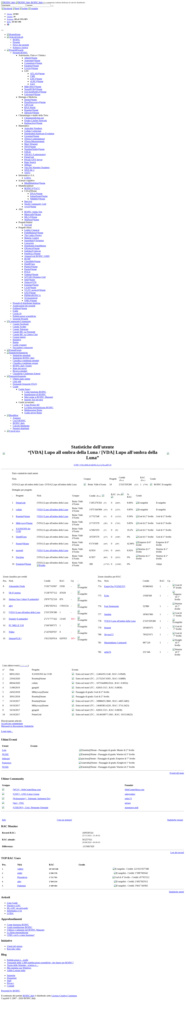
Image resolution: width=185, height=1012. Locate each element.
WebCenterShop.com (134, 789)
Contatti (10, 986)
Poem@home (30, 269)
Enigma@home (31, 285)
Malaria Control (31, 238)
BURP (27, 259)
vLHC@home (36, 81)
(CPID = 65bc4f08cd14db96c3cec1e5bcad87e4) (92, 465)
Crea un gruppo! (64, 820)
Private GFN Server (33, 159)
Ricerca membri (20, 371)
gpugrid (19, 550)
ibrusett (107, 627)
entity (19, 873)
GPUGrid (28, 105)
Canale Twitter (19, 326)
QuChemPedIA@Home (35, 92)
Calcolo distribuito (21, 426)
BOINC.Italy (19, 423)
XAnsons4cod (30, 298)
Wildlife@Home (37, 199)
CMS (32, 76)
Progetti (16, 42)
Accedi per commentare (12, 723)
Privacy (10, 983)
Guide (15, 386)
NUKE (5, 754)
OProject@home (32, 248)
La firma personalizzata (17, 932)
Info (4, 820)
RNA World (29, 107)
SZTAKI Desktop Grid (35, 277)
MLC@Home (30, 217)
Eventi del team (177, 773)
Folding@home (20, 308)
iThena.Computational (34, 139)
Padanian (21, 885)
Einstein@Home (23, 564)
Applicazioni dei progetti (24, 306)
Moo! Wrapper (31, 144)
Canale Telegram (20, 329)
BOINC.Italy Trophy (22, 366)
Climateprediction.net (34, 118)
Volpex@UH (30, 282)
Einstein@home (31, 66)
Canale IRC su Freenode (24, 332)
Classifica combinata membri (26, 360)
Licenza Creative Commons (64, 995)
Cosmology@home (33, 63)
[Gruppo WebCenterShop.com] (3, 789)
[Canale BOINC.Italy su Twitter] (24, 8)
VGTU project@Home (35, 290)
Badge (16, 342)
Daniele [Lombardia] (18, 619)
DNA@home (36, 193)
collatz (19, 509)
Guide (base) (24, 389)
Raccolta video (14, 949)
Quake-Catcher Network (35, 120)
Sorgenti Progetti (20, 319)
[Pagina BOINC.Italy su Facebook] (7, 8)
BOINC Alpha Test (33, 212)
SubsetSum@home (39, 196)
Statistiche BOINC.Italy (24, 358)
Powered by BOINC (10, 991)
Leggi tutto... (7, 731)
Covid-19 (17, 313)
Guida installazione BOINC (19, 927)
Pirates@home (31, 266)
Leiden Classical (31, 230)
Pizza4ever (22, 877)
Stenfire (107, 614)
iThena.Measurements (34, 141)
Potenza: (10, 19)
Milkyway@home (24, 523)
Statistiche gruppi (175, 820)
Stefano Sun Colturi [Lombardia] (24, 599)
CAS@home (30, 287)
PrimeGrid (29, 157)
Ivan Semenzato (111, 606)
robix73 (128, 798)
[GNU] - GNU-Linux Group (26, 794)
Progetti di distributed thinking (26, 303)
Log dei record (177, 852)
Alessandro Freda (17, 586)
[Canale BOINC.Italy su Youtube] (16, 8)
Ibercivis (28, 201)
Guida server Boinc (33, 412)
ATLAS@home (37, 73)
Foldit (15, 311)
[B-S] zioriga (15, 593)
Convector (29, 243)
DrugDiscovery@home (35, 102)
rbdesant (6, 758)
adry (11, 606)
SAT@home (30, 292)
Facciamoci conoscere (23, 347)
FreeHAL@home (32, 253)
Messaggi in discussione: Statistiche (17, 726)
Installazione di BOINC (35, 394)
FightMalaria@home (33, 232)
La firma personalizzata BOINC (38, 407)
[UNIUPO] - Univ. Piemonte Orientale (30, 807)
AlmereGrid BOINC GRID (37, 256)
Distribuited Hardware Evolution (39, 133)
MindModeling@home (34, 183)
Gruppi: (10, 17)
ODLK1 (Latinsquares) (35, 154)
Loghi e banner (20, 345)
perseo (128, 803)
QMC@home (30, 300)
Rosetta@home (31, 110)
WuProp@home (31, 219)
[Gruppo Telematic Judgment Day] (3, 798)
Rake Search (30, 162)
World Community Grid (35, 204)
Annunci (17, 418)
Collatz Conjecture (32, 131)
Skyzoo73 (108, 634)
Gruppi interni (19, 337)
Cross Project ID (31, 405)
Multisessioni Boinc (33, 410)
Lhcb (32, 84)
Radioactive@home (33, 123)
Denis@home (30, 99)
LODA (27, 178)
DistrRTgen (29, 264)
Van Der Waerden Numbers (37, 167)
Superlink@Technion (34, 240)
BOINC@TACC (32, 188)
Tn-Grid (28, 225)
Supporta (11, 975)
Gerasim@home (31, 136)
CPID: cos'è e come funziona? (21, 935)
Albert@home (30, 58)
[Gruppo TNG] (3, 803)
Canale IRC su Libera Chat (25, 334)
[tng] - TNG (18, 803)
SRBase (28, 165)
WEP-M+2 (29, 170)
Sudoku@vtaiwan (32, 251)
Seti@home (29, 279)
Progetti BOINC (20, 52)
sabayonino (130, 794)
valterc (20, 869)
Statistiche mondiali (21, 355)
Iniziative (17, 339)
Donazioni (11, 978)
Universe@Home (32, 94)
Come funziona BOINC (35, 392)
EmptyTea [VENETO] (114, 586)
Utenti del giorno (14, 946)
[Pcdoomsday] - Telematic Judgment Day (32, 798)
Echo (106, 595)
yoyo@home (30, 206)
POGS (27, 272)
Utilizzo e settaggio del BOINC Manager (25, 930)
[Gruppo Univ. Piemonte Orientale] (3, 807)
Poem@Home (22, 543)
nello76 (107, 652)
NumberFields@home (34, 149)
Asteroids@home (32, 60)
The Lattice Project (33, 235)
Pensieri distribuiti (21, 428)
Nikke (11, 632)
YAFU (27, 172)
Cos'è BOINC (19, 420)
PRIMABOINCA (32, 295)
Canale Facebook (21, 324)
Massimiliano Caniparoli (115, 642)
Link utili (17, 381)
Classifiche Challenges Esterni (26, 373)
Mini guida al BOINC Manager (38, 397)
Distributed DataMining (35, 246)
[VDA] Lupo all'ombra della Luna (52, 509)
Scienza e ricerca (20, 47)
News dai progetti (21, 45)
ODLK (27, 152)
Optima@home (31, 274)
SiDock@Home (31, 112)
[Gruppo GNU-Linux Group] (3, 794)
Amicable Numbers (33, 128)
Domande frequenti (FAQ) (25, 384)
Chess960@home (32, 261)
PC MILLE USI (16, 625)
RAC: (9, 22)
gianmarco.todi (131, 807)
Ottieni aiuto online (21, 379)
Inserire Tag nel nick (33, 399)
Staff (9, 980)
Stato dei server (20, 368)
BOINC (16, 39)
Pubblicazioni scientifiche (24, 316)
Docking (20, 557)
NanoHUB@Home (33, 89)
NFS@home (30, 146)
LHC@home (36, 79)
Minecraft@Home (32, 214)
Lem (4, 750)
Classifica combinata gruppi (25, 363)
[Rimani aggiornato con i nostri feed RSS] (33, 8)
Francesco (6, 763)
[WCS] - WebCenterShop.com (27, 789)
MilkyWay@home (32, 86)
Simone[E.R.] (15, 638)
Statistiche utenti (176, 892)
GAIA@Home (31, 68)
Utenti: (9, 14)
